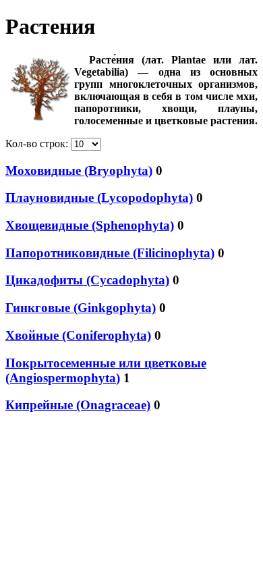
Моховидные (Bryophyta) (78, 170)
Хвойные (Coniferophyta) (78, 335)
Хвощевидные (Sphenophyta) (89, 225)
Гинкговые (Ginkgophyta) (80, 308)
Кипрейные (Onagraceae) (77, 405)
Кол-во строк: (38, 143)
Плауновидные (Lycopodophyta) (99, 197)
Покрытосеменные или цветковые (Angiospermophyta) (105, 370)
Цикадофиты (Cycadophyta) (87, 280)
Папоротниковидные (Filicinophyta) (109, 253)
